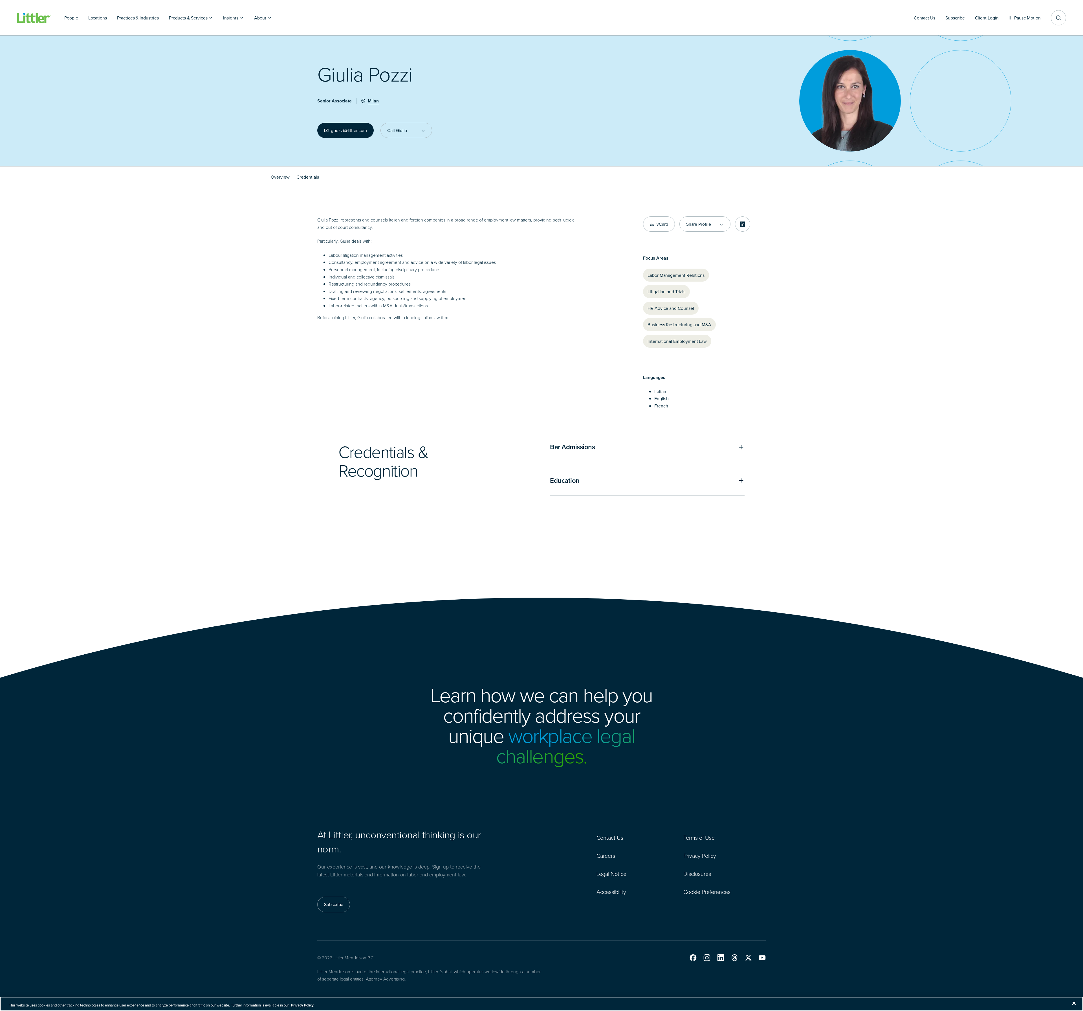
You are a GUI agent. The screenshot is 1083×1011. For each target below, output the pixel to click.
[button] (693, 957)
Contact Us (609, 837)
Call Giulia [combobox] (397, 130)
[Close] (1074, 1003)
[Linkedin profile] (742, 224)
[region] (541, 1004)
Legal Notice (611, 874)
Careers (605, 855)
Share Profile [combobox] (698, 224)
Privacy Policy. (302, 1005)
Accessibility (611, 892)
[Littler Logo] (34, 18)
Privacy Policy (699, 855)
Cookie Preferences (706, 892)
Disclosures (697, 874)
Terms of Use (699, 837)
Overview (280, 177)
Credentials (307, 177)
